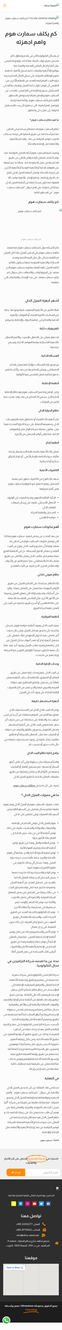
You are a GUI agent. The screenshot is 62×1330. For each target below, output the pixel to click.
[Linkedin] (20, 1203)
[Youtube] (34, 1203)
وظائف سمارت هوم (24, 785)
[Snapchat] (13, 1203)
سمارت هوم (46, 1140)
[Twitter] (41, 1203)
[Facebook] (48, 1203)
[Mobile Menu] (5, 6)
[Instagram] (27, 1203)
